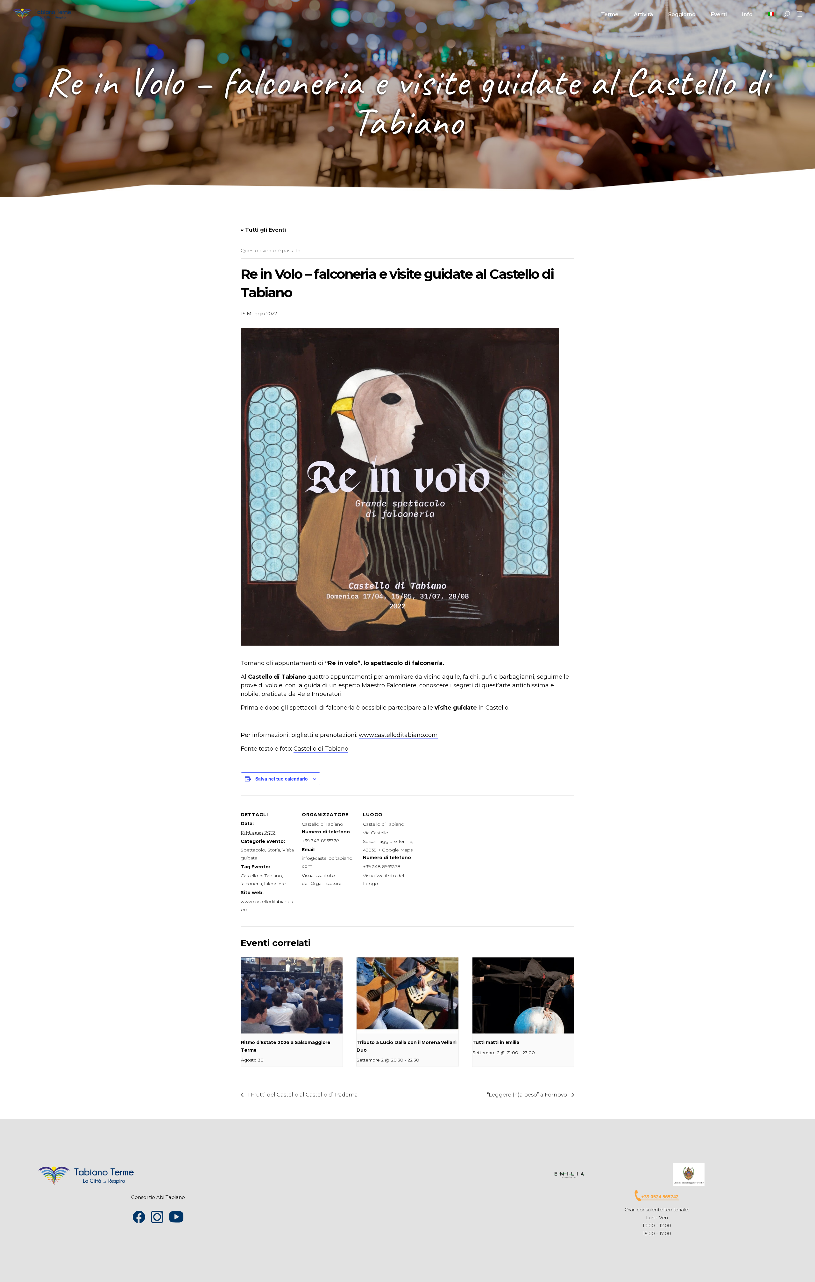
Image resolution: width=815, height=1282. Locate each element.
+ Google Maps (395, 850)
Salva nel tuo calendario (281, 778)
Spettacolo (253, 850)
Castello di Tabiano (321, 748)
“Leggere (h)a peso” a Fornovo (527, 1095)
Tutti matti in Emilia (495, 1042)
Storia (273, 850)
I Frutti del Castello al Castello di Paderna (302, 1095)
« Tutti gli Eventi (263, 230)
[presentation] (292, 995)
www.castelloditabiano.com (398, 735)
